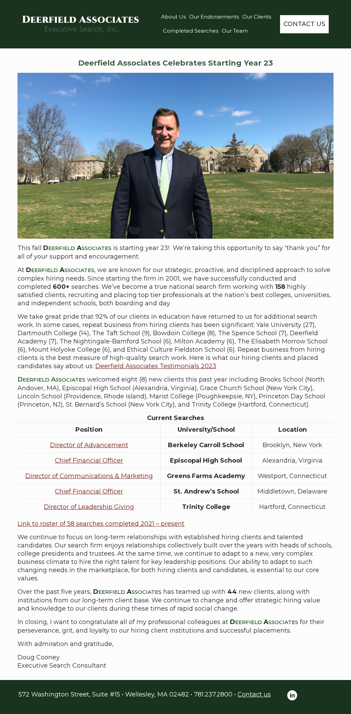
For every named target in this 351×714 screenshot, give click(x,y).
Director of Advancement (89, 445)
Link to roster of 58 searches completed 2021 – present (100, 524)
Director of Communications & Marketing (89, 476)
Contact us (254, 694)
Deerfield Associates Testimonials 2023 (155, 366)
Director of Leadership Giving (89, 507)
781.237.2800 (213, 694)
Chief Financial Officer (89, 460)
